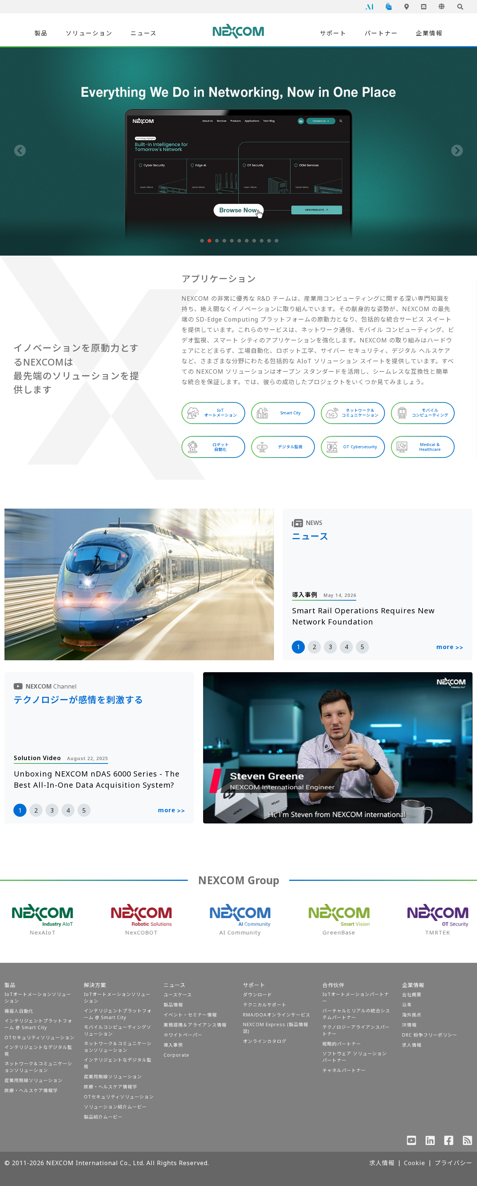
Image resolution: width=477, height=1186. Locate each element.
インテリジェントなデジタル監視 (38, 1050)
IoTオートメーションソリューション (37, 997)
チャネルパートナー (344, 1070)
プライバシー (454, 1163)
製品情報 (173, 1005)
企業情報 (429, 33)
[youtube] (412, 1142)
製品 (41, 33)
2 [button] (314, 647)
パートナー (381, 33)
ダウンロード (257, 995)
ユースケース (178, 995)
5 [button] (362, 647)
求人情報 (411, 1045)
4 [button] (346, 647)
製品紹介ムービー (103, 1117)
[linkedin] (430, 1142)
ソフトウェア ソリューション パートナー (354, 1056)
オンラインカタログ (265, 1041)
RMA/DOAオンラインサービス (276, 1015)
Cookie (414, 1163)
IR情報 (409, 1025)
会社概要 (411, 995)
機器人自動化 (19, 1011)
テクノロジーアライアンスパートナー (356, 1030)
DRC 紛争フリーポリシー (429, 1035)
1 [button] (298, 647)
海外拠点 (411, 1015)
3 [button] (330, 647)
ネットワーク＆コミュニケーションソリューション (38, 1066)
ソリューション (89, 33)
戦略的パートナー (341, 1044)
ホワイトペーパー (183, 1035)
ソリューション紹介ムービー (115, 1107)
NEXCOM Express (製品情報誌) (275, 1027)
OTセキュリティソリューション (39, 1037)
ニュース (143, 33)
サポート (333, 33)
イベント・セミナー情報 (190, 1015)
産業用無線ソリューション (33, 1080)
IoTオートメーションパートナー (355, 997)
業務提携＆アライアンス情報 (195, 1025)
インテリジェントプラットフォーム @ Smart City (38, 1024)
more (450, 647)
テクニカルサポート (265, 1005)
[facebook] (449, 1142)
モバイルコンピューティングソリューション (117, 1030)
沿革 (407, 1005)
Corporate (176, 1055)
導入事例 (173, 1045)
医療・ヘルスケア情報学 (31, 1090)
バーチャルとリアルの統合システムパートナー (356, 1014)
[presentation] (20, 151)
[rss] (468, 1142)
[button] (201, 240)
